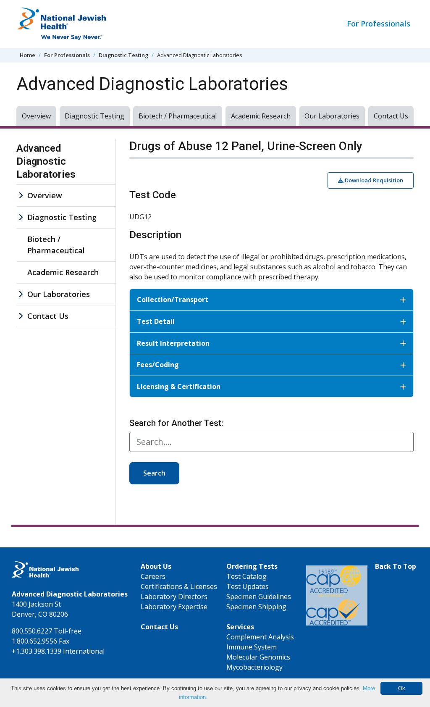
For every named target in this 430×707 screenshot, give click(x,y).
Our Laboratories (331, 116)
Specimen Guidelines (258, 596)
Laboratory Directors (174, 596)
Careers (153, 576)
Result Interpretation (173, 343)
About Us (156, 566)
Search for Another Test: (176, 423)
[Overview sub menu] (20, 196)
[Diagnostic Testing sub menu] (20, 217)
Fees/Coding (158, 364)
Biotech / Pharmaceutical (178, 116)
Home (27, 55)
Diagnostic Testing (123, 55)
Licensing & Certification (178, 386)
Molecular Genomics (258, 657)
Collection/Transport (172, 299)
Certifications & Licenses (179, 586)
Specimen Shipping (256, 606)
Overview (36, 116)
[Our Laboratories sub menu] (20, 294)
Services (240, 626)
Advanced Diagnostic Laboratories (46, 161)
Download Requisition (373, 180)
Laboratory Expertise (174, 606)
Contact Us (391, 116)
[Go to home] (79, 24)
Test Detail (156, 321)
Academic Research (261, 116)
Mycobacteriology (254, 667)
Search (154, 473)
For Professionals (378, 23)
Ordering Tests (252, 566)
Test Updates (247, 586)
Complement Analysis (260, 636)
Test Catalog (246, 576)
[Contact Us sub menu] (20, 316)
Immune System (251, 647)
